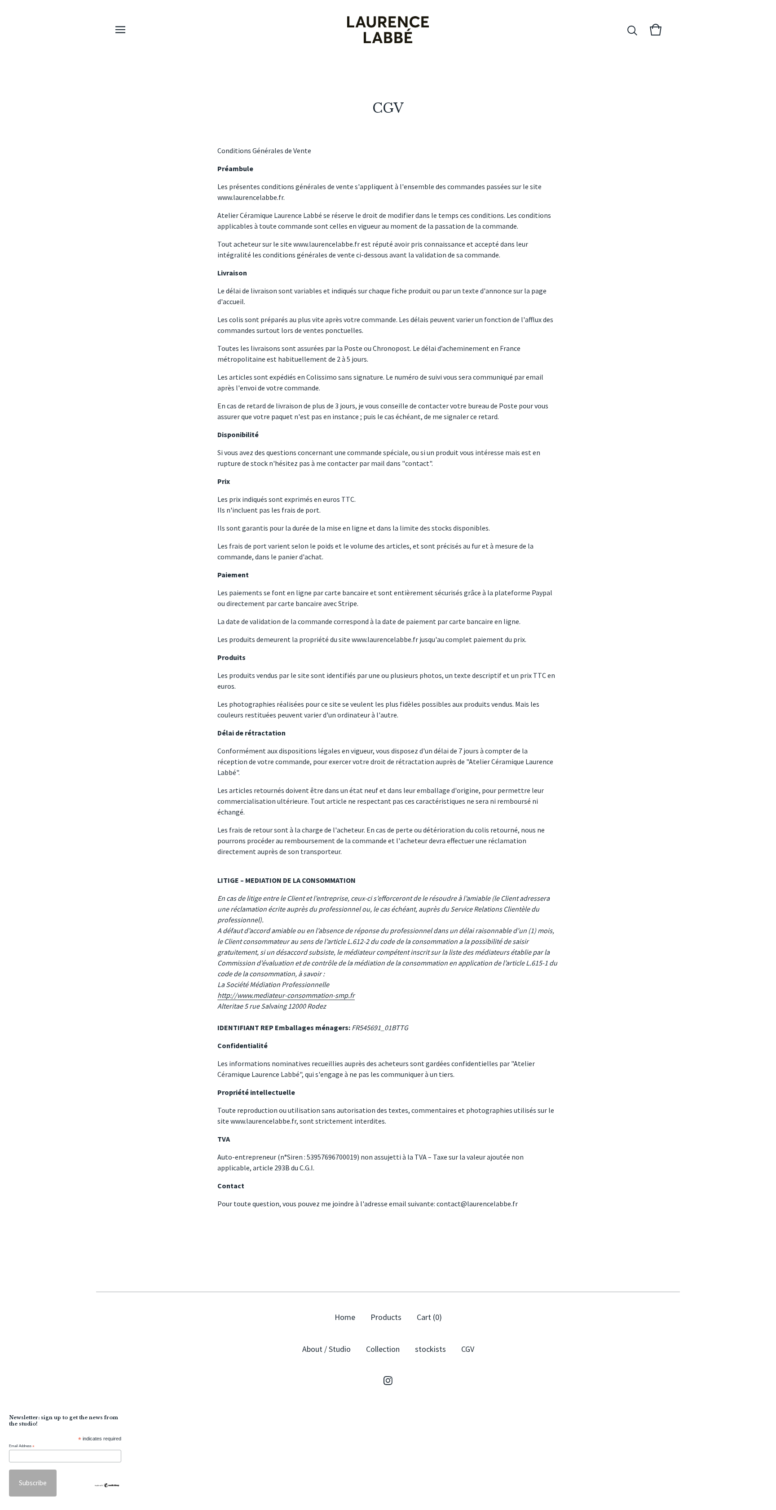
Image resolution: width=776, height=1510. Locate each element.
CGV (467, 1349)
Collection (383, 1349)
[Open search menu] (632, 30)
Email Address (22, 1446)
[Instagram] (388, 1380)
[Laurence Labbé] (387, 29)
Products (385, 1317)
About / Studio (326, 1349)
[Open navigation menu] (120, 30)
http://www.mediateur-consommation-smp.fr (286, 995)
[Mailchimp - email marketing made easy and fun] (107, 1485)
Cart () (429, 1317)
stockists (430, 1349)
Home (345, 1317)
